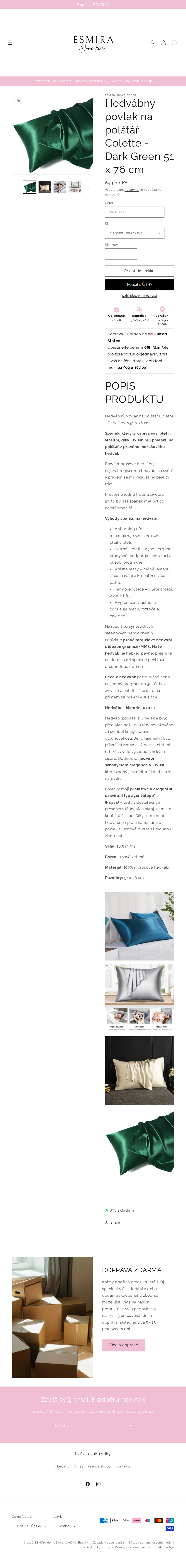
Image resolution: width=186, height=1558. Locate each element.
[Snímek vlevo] (17, 187)
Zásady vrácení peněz (108, 1542)
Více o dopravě (123, 1345)
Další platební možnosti (139, 295)
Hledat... (62, 1466)
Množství (112, 245)
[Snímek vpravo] (88, 187)
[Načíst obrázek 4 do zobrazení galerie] (75, 187)
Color (109, 203)
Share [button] (115, 1222)
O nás (78, 1466)
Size (108, 224)
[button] (10, 43)
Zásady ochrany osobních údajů (151, 1542)
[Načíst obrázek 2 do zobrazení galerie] (44, 187)
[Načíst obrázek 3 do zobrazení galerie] (59, 187)
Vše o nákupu (99, 1466)
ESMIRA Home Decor (50, 1542)
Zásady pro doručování (131, 1547)
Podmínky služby (98, 1547)
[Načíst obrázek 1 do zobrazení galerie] (29, 187)
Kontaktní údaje (163, 1547)
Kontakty (123, 1466)
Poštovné (132, 189)
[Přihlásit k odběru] (130, 1425)
